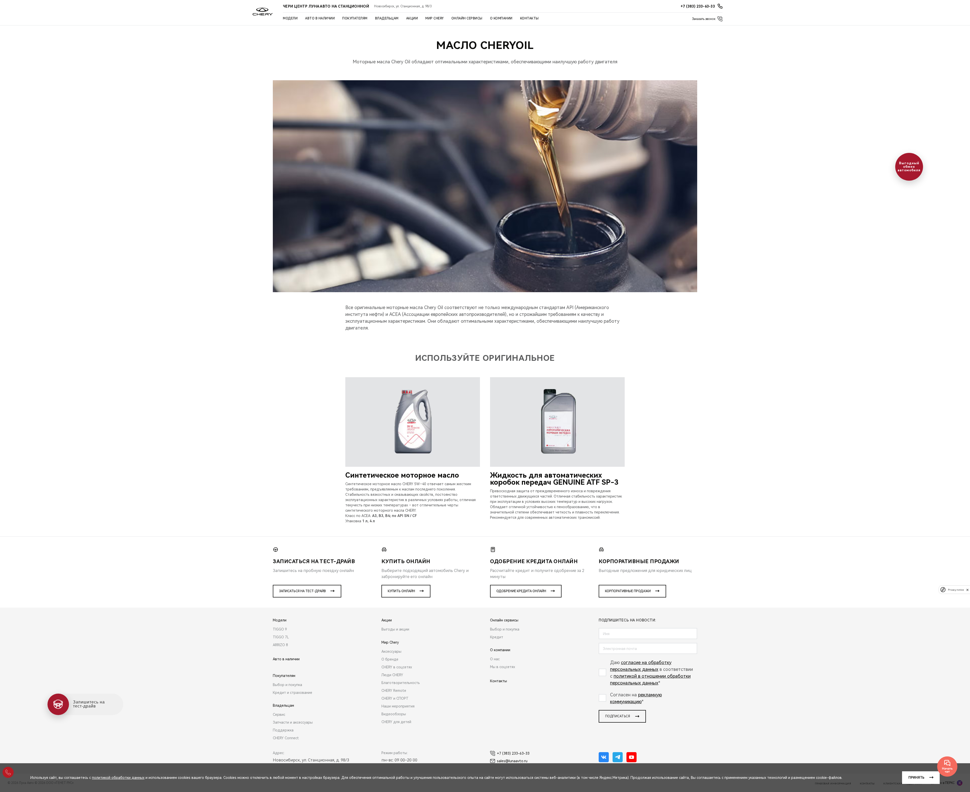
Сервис (279, 715)
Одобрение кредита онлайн (521, 591)
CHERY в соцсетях (396, 667)
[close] (967, 590)
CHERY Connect (286, 738)
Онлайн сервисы (466, 18)
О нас (495, 659)
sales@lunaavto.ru (512, 761)
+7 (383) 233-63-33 (513, 753)
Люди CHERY (392, 675)
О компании (501, 18)
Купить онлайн (401, 591)
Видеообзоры (393, 714)
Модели (290, 18)
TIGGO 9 (280, 629)
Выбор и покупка (287, 685)
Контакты (529, 18)
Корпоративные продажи (628, 591)
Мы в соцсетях (502, 667)
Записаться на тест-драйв (302, 591)
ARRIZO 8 (280, 645)
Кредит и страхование (292, 693)
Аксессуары (391, 651)
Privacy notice (956, 589)
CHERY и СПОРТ (394, 698)
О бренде (389, 659)
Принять (916, 777)
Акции (412, 18)
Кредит (496, 637)
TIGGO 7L (281, 637)
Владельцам (387, 18)
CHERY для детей (396, 722)
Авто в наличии (320, 18)
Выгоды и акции (395, 629)
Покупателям (355, 18)
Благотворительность (400, 683)
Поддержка (283, 730)
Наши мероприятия (398, 706)
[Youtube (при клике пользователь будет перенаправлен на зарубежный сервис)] (631, 757)
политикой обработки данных (118, 778)
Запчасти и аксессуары (293, 722)
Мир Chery (434, 18)
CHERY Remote (393, 691)
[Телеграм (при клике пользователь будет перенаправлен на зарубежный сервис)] (618, 757)
